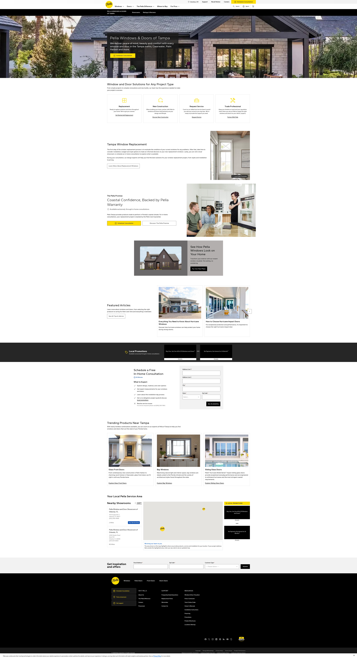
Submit (245, 566)
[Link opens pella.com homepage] (115, 580)
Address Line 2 (186, 377)
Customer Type (209, 562)
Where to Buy (162, 6)
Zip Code (204, 393)
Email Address (138, 562)
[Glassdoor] (231, 639)
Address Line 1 (186, 369)
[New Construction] (160, 108)
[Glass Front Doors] (130, 459)
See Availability (213, 404)
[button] (162, 528)
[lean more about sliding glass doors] (227, 459)
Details (180, 359)
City (183, 385)
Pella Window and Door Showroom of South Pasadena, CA (135, 642)
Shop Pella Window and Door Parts (127, 640)
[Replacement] (124, 108)
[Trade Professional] (233, 108)
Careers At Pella (120, 638)
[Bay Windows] (178, 459)
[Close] (354, 655)
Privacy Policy (157, 656)
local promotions (142, 400)
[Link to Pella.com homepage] (109, 4)
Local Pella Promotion (239, 176)
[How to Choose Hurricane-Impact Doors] (227, 311)
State (184, 393)
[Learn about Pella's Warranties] (241, 639)
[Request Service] (197, 108)
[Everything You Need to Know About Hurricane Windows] (180, 311)
